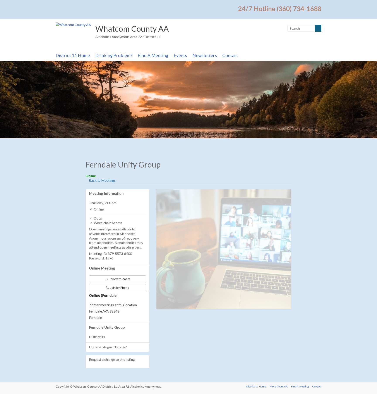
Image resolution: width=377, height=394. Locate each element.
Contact (230, 55)
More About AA (279, 386)
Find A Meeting (153, 55)
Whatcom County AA (132, 28)
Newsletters (204, 55)
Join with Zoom (119, 279)
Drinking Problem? (113, 55)
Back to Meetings (102, 180)
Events (180, 55)
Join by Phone (119, 287)
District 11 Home (73, 55)
